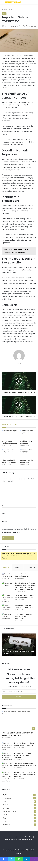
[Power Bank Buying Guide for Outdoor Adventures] (7, 598)
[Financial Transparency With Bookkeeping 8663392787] (7, 617)
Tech (4, 801)
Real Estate (6, 824)
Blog (4, 818)
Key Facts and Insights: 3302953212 (9, 442)
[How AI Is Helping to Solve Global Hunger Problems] (7, 746)
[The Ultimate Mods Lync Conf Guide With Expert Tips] (7, 766)
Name (4, 506)
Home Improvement (9, 811)
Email (4, 513)
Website (4, 521)
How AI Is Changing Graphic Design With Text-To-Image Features (24, 774)
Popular (6, 567)
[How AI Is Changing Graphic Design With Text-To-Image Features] (7, 776)
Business (6, 805)
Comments (31, 567)
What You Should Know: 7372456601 (9, 461)
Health (5, 814)
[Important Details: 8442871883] (28, 453)
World (10, 9)
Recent (17, 567)
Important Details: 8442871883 (26, 461)
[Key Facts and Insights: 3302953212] (10, 434)
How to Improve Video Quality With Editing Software (22, 755)
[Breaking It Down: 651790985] (28, 434)
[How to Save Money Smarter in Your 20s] (7, 577)
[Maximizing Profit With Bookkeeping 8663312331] (7, 608)
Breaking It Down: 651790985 (26, 442)
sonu (6, 26)
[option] (19, 644)
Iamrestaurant (7, 798)
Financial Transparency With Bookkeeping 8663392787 (24, 616)
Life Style (6, 808)
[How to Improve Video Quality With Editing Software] (7, 756)
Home (5, 9)
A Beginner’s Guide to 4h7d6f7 (15, 654)
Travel (5, 821)
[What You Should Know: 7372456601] (10, 453)
